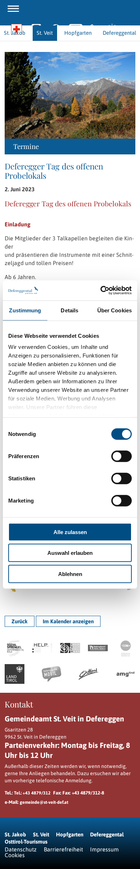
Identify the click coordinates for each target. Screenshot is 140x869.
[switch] (121, 456)
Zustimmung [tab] (25, 310)
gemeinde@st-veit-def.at (44, 802)
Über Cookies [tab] (114, 310)
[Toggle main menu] (13, 8)
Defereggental (106, 834)
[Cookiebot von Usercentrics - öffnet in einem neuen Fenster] (101, 290)
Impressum (104, 849)
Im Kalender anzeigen (68, 621)
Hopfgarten (69, 834)
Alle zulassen (70, 532)
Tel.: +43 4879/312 (32, 793)
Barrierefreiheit (63, 849)
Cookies (15, 855)
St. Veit (41, 834)
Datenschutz (21, 849)
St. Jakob (15, 834)
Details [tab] (69, 310)
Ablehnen (70, 574)
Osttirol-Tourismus (26, 842)
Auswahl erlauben (70, 553)
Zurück (19, 621)
